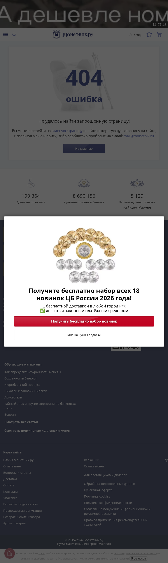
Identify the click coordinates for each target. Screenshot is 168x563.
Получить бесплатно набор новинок (84, 321)
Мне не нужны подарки (84, 335)
